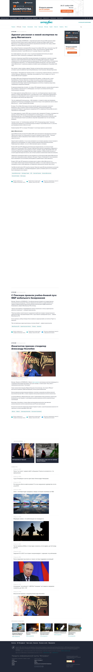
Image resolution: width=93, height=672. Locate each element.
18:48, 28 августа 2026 (21, 192)
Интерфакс (46, 22)
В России (19, 26)
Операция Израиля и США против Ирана (17, 634)
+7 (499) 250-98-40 (46, 652)
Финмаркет (35, 18)
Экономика (30, 26)
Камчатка (39, 326)
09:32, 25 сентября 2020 (21, 31)
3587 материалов (16, 636)
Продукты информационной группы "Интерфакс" (30, 656)
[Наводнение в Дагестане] (74, 631)
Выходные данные (69, 665)
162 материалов (71, 636)
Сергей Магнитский (16, 173)
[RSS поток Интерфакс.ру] (41, 666)
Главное (13, 26)
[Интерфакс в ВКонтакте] (39, 666)
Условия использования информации (73, 664)
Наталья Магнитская (46, 173)
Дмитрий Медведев (16, 246)
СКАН (35, 661)
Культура (41, 26)
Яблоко (13, 411)
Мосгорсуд (23, 176)
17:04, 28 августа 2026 (21, 343)
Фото (66, 26)
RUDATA (35, 662)
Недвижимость (46, 18)
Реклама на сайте (43, 643)
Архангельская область (26, 326)
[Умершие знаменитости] (60, 631)
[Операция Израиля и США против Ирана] (18, 631)
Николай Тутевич (15, 176)
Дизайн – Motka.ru (69, 666)
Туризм (40, 18)
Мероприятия (60, 18)
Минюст (18, 411)
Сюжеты (61, 26)
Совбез (30, 246)
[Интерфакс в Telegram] (37, 666)
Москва (46, 26)
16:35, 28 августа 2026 (21, 292)
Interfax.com (20, 18)
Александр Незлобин (25, 411)
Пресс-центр (29, 643)
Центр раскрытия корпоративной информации (42, 663)
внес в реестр (35, 382)
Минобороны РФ (15, 326)
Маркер (13, 663)
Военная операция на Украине (31, 633)
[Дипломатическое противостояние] (46, 631)
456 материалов (57, 634)
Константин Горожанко (37, 411)
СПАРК (13, 660)
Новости (56, 26)
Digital (51, 26)
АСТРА (13, 665)
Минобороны (24, 246)
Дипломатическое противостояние (44, 633)
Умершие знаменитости (60, 632)
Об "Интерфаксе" (13, 18)
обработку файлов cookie (65, 650)
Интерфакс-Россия (28, 18)
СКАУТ (13, 662)
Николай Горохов (37, 173)
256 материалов (43, 636)
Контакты (13, 643)
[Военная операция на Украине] (32, 631)
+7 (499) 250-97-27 (55, 652)
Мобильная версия (5, 18)
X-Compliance (14, 661)
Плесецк (34, 326)
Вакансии (35, 643)
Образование (53, 18)
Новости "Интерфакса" (38, 660)
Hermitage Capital (25, 173)
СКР (31, 173)
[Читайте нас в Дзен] (35, 666)
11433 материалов (30, 636)
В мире (24, 26)
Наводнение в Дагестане (71, 633)
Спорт (35, 26)
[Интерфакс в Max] (43, 666)
